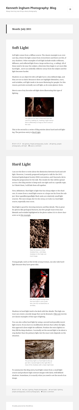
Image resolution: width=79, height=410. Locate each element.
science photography (33, 392)
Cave (25, 389)
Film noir (57, 314)
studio (46, 144)
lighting (53, 144)
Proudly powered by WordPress (22, 406)
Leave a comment (35, 146)
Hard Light (36, 132)
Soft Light (20, 47)
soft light (24, 146)
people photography (18, 392)
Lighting (26, 144)
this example (25, 215)
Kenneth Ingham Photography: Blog (31, 8)
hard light (53, 389)
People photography (36, 144)
